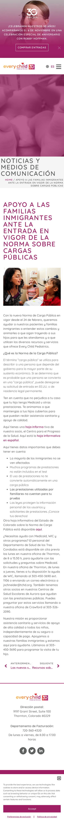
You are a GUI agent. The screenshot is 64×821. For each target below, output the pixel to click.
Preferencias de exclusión (19, 816)
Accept (32, 808)
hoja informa (34, 427)
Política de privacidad (47, 816)
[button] (59, 778)
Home (8, 179)
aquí (39, 529)
